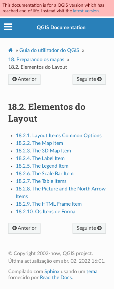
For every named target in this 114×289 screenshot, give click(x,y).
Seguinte (87, 79)
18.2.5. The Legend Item (42, 166)
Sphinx (52, 271)
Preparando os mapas (36, 59)
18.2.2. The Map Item (39, 143)
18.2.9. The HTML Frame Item (49, 204)
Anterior (26, 79)
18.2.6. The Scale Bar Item (44, 173)
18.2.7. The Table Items (41, 181)
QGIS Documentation (61, 27)
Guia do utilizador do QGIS (49, 50)
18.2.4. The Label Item (40, 158)
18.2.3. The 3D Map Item (43, 150)
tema (92, 271)
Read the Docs (56, 277)
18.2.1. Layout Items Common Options (59, 135)
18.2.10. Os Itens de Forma (45, 211)
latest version (86, 11)
